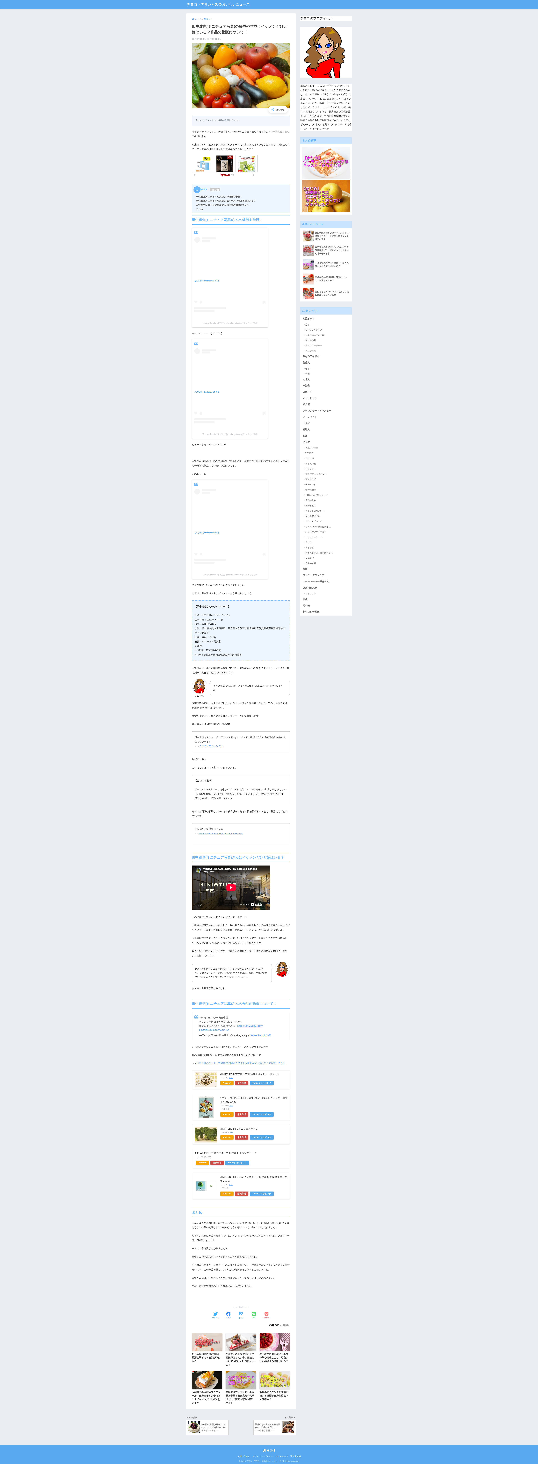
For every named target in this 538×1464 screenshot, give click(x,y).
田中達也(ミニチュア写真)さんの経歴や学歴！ (219, 196)
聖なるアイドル (311, 356)
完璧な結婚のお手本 (314, 335)
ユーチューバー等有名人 (316, 581)
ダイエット (310, 593)
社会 (305, 599)
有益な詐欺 (310, 351)
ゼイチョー (310, 469)
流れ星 (308, 542)
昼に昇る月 (310, 340)
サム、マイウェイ (313, 521)
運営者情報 (295, 1456)
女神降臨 (309, 558)
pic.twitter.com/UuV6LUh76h (214, 1030)
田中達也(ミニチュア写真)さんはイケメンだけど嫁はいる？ (226, 200)
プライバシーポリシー (262, 1456)
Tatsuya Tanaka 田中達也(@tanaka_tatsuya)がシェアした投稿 (229, 323)
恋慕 (307, 324)
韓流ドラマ (309, 318)
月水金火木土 (311, 448)
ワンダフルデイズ (313, 330)
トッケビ (309, 547)
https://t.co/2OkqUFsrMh (250, 1026)
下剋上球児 (310, 479)
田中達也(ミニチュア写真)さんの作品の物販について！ (223, 205)
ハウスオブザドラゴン (315, 532)
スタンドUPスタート (315, 511)
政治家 (306, 385)
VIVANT (309, 453)
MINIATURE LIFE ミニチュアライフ (239, 1128)
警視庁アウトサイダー (315, 474)
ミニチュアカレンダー (211, 746)
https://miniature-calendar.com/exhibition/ (221, 833)
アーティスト (310, 417)
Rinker (231, 1078)
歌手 (307, 368)
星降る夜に (310, 505)
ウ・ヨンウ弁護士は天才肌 (318, 526)
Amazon (227, 1083)
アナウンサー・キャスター (317, 410)
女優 (307, 374)
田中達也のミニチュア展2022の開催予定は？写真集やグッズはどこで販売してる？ (241, 1063)
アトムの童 (310, 463)
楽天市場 (241, 1083)
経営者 (306, 404)
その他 (306, 605)
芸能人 (286, 1325)
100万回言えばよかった (316, 495)
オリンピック (310, 398)
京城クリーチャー (313, 345)
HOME (270, 1450)
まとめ (199, 209)
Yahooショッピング (261, 1083)
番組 (305, 569)
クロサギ (309, 458)
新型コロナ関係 (311, 611)
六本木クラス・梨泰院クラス (319, 553)
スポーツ (307, 392)
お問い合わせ (243, 1456)
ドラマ (306, 442)
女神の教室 (310, 490)
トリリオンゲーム (313, 537)
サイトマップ (281, 1456)
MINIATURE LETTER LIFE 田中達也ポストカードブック (249, 1074)
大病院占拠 (310, 500)
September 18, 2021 (260, 1035)
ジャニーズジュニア (313, 575)
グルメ (306, 423)
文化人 (306, 379)
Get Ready (310, 484)
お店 (305, 435)
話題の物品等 (310, 587)
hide (215, 189)
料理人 (306, 429)
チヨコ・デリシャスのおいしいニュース (218, 4)
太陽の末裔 (310, 563)
